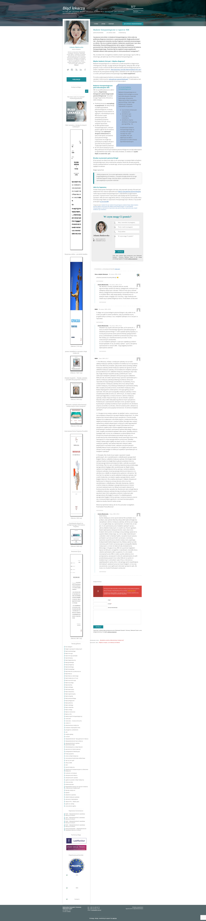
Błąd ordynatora (69, 691)
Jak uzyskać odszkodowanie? (133, 24)
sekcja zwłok (68, 762)
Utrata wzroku (69, 782)
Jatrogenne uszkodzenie (71, 730)
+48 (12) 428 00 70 (100, 239)
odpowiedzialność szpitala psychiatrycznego (72, 744)
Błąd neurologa (69, 682)
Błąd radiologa (69, 705)
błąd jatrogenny (69, 664)
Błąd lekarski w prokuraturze (73, 671)
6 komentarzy (122, 32)
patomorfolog (121, 208)
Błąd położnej (69, 703)
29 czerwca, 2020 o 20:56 (105, 309)
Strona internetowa (112, 607)
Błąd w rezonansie (70, 712)
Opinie (103, 24)
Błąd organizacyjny (70, 694)
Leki (66, 732)
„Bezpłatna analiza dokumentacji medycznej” (112, 640)
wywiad (67, 792)
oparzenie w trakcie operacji (73, 749)
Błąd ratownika (69, 707)
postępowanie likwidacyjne (72, 751)
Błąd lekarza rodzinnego (71, 676)
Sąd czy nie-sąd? (69, 760)
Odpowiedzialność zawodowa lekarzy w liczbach (75, 814)
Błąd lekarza (74, 8)
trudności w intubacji (71, 773)
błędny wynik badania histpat (117, 206)
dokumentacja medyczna (72, 725)
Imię (109, 600)
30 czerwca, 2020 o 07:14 (116, 325)
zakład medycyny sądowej (72, 797)
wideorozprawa (69, 784)
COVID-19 (67, 723)
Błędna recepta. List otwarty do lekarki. (109, 642)
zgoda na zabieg (69, 804)
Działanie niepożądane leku (72, 727)
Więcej (76, 65)
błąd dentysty (69, 658)
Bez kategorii (68, 646)
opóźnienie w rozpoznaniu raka (109, 208)
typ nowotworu (102, 209)
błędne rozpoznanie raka (103, 206)
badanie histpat (126, 205)
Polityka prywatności (137, 907)
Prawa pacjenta (69, 753)
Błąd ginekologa (69, 662)
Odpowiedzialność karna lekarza (74, 741)
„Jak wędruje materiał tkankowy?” (119, 79)
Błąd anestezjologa (70, 651)
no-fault (67, 736)
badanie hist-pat (105, 205)
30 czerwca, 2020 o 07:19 (116, 284)
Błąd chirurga (69, 653)
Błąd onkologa (69, 687)
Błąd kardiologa (69, 667)
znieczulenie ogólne (70, 806)
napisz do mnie (131, 590)
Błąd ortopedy (69, 696)
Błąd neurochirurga (70, 680)
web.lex (114, 918)
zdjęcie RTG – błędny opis (72, 801)
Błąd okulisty (68, 685)
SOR (66, 765)
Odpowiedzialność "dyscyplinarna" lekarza (76, 739)
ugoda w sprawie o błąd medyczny (74, 780)
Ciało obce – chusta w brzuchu (73, 721)
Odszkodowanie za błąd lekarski (74, 747)
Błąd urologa (68, 709)
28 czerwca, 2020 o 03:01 (115, 274)
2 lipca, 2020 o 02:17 (103, 358)
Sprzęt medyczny (70, 767)
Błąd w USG (68, 714)
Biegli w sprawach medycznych (73, 649)
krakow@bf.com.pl (100, 240)
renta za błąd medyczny (71, 756)
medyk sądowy (69, 734)
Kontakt (111, 24)
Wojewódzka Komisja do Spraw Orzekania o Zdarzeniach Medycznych (76, 787)
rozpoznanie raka (129, 208)
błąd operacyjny (69, 689)
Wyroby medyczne (70, 790)
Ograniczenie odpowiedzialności (134, 908)
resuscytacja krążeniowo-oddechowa (75, 758)
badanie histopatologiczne (116, 205)
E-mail (110, 603)
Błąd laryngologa (69, 669)
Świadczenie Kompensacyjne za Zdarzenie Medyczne (76, 770)
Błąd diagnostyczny (70, 660)
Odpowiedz (99, 281)
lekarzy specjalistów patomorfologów (129, 191)
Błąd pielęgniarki (69, 700)
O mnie (96, 24)
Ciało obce (68, 718)
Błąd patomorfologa (70, 698)
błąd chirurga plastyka (71, 655)
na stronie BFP (104, 201)
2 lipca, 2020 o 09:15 (114, 514)
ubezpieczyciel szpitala (71, 777)
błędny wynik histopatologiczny (73, 716)
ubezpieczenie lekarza (71, 775)
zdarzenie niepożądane (71, 799)
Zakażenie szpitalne (70, 795)
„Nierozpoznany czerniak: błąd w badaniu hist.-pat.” (125, 69)
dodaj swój (117, 269)
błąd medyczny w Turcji (71, 678)
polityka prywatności (132, 258)
